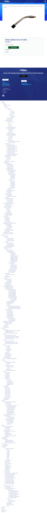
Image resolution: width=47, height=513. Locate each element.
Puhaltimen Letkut (9, 433)
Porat (6, 107)
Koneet (5, 361)
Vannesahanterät (8, 345)
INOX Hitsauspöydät (10, 301)
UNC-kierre (11, 129)
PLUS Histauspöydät (12, 294)
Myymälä (3, 511)
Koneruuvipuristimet (9, 205)
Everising (5, 329)
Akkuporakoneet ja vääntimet (10, 442)
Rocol (8, 209)
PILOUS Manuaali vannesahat (10, 335)
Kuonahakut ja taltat (9, 323)
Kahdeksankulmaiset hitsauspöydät (13, 306)
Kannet (8, 304)
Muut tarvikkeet (12, 272)
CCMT (8, 449)
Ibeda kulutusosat (10, 422)
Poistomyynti (4, 446)
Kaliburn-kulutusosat (10, 408)
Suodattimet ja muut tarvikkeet (11, 435)
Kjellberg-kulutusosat (11, 412)
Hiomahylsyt (9, 380)
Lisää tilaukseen (14, 47)
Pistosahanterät (8, 355)
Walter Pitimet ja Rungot (10, 475)
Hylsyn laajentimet (10, 382)
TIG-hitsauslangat (8, 282)
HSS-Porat (9, 108)
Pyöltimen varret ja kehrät (8, 232)
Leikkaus (3, 400)
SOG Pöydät (9, 303)
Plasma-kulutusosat (12, 271)
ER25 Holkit (13, 176)
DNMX (8, 455)
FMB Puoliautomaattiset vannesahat (12, 342)
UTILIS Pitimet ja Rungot (10, 483)
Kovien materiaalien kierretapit (14, 141)
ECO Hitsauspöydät (12, 293)
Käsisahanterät (8, 356)
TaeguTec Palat (8, 467)
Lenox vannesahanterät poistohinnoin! (10, 358)
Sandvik (5, 104)
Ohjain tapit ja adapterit (9, 230)
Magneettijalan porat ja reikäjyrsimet (10, 223)
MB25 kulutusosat (14, 258)
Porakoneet (6, 439)
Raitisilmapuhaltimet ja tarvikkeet (9, 431)
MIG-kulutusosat (26, 6)
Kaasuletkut (9, 424)
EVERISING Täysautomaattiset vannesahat (13, 330)
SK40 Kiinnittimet (10, 167)
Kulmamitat (8, 220)
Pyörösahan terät (8, 349)
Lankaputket (13, 254)
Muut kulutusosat (14, 261)
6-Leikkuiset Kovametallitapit (12, 154)
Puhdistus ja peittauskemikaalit (9, 321)
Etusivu (3, 101)
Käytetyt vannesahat (7, 357)
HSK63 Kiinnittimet (10, 169)
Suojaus (3, 425)
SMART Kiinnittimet (10, 317)
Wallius (7, 241)
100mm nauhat (8, 396)
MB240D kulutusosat (14, 257)
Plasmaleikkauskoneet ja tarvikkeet (10, 401)
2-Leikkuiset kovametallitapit (12, 146)
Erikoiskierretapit (10, 140)
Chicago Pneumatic (10, 366)
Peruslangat (9, 280)
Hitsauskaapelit (8, 276)
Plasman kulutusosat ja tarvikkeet (11, 405)
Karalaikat (7, 378)
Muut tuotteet (4, 443)
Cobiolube (9, 210)
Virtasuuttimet (13, 253)
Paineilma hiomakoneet (9, 365)
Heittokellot (8, 219)
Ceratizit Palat (8, 468)
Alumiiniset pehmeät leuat (11, 196)
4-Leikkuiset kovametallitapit (14, 496)
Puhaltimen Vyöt (8, 434)
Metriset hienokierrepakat (11, 134)
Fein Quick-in (9, 227)
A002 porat (13, 115)
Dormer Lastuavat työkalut (10, 488)
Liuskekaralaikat (10, 383)
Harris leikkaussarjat (10, 418)
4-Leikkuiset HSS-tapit (11, 149)
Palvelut (3, 508)
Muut (8, 459)
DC (9, 122)
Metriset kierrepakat (10, 133)
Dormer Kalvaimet (10, 504)
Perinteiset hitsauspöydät (11, 289)
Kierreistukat (9, 191)
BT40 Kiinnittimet (10, 164)
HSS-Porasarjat (9, 119)
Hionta (3, 359)
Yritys (3, 509)
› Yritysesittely (4, 91)
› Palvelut (4, 90)
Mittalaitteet (6, 216)
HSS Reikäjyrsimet (9, 224)
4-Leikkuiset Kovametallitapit (12, 150)
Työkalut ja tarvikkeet (11, 190)
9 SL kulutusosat (14, 265)
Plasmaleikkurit (8, 403)
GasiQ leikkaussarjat (10, 417)
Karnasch (9, 157)
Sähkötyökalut (4, 438)
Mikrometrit (8, 218)
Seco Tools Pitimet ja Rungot (10, 474)
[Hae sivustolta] (45, 1)
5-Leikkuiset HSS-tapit (11, 151)
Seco (6, 106)
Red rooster (9, 369)
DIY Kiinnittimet (10, 316)
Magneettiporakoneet (9, 441)
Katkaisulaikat (8, 372)
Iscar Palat (7, 462)
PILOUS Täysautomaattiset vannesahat (12, 337)
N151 (8, 457)
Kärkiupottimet (8, 156)
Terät (4, 344)
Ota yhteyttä (23, 76)
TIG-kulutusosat (11, 262)
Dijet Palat (7, 464)
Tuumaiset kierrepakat (11, 135)
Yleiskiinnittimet (10, 310)
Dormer (10, 114)
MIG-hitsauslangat (9, 279)
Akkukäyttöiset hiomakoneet (10, 370)
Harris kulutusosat (10, 421)
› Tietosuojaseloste (5, 88)
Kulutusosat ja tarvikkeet (10, 419)
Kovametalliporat (10, 118)
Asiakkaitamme (4, 510)
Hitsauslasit (8, 428)
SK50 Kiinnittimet (10, 168)
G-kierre (10, 132)
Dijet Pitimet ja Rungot (9, 478)
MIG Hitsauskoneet (10, 238)
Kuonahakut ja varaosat (8, 322)
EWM (6, 237)
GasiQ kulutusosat (10, 420)
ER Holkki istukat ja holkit (11, 170)
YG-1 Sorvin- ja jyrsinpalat (10, 161)
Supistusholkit (11, 188)
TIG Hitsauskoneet (10, 239)
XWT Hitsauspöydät (10, 302)
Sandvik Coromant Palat (10, 448)
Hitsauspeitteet (6, 327)
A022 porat (13, 116)
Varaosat (7, 324)
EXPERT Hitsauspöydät (13, 296)
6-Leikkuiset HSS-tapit (11, 153)
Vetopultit (9, 189)
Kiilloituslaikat (8, 377)
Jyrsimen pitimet (8, 163)
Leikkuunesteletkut (9, 215)
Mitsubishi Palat (8, 466)
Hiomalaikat (8, 373)
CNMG (8, 450)
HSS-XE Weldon (10, 226)
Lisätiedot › (7, 51)
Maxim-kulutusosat (10, 411)
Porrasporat (8, 231)
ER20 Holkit (13, 183)
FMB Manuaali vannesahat (10, 341)
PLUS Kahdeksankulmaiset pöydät (15, 307)
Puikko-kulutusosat (12, 269)
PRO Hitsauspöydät (12, 295)
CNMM (8, 452)
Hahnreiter (11, 126)
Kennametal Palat (9, 463)
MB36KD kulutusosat (32, 6)
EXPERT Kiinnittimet (10, 315)
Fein (8, 364)
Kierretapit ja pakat (9, 120)
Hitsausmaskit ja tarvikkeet (8, 426)
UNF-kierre (11, 130)
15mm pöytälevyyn (12, 320)
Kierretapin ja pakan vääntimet (11, 155)
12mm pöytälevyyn (12, 318)
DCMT (8, 453)
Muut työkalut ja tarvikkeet (8, 233)
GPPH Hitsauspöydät (9, 288)
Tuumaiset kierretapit (11, 128)
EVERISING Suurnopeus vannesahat (11, 332)
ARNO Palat (7, 469)
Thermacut (9, 404)
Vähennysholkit (10, 199)
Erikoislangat (9, 281)
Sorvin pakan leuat (9, 194)
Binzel (15, 6)
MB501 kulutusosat (14, 260)
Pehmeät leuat (9, 195)
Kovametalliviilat (7, 398)
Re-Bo (8, 351)
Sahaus (3, 328)
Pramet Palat (8, 470)
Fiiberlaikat (7, 376)
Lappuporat (13, 113)
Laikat (5, 371)
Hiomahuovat (6, 399)
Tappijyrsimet (8, 143)
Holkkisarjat (13, 175)
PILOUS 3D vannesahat (9, 338)
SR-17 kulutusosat (14, 267)
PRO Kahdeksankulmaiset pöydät (14, 308)
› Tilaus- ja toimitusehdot (6, 89)
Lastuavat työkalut (7, 105)
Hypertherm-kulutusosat (11, 407)
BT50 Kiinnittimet (10, 165)
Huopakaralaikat (10, 384)
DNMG (8, 454)
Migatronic (7, 273)
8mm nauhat (8, 387)
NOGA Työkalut (8, 487)
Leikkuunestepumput (9, 213)
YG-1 (10, 109)
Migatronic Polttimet (10, 274)
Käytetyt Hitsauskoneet (9, 246)
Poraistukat (7, 197)
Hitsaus (5, 6)
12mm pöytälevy (14, 299)
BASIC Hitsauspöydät (12, 292)
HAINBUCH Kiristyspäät (9, 485)
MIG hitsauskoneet (10, 243)
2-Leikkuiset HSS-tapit (13, 490)
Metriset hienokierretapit (11, 127)
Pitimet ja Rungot (7, 471)
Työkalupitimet (6, 162)
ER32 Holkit (13, 177)
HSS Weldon (9, 225)
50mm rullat (8, 397)
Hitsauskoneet (6, 236)
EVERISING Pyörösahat (9, 331)
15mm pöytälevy (14, 300)
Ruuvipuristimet (8, 204)
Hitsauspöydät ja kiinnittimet (8, 286)
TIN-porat (12, 111)
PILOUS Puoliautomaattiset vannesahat (12, 336)
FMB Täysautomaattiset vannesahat (12, 343)
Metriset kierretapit (10, 121)
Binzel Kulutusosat (20, 6)
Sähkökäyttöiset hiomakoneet (11, 362)
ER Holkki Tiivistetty (12, 174)
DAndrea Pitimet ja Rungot (10, 482)
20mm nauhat (8, 391)
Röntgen (8, 348)
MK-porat (12, 112)
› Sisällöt (3, 93)
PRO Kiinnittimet (10, 314)
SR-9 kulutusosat (14, 266)
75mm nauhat (8, 394)
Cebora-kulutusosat (10, 410)
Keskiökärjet (9, 192)
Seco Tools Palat (8, 460)
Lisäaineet (5, 278)
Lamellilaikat (8, 375)
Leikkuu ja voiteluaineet (8, 206)
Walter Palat (8, 461)
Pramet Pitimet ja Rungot (10, 480)
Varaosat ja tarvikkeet (10, 6)
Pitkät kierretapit (12, 142)
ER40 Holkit (13, 178)
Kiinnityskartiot (9, 202)
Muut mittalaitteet (9, 222)
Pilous (5, 334)
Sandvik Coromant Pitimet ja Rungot (12, 473)
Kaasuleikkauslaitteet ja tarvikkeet (9, 414)
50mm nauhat (8, 393)
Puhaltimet (7, 432)
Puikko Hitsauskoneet (11, 240)
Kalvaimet (7, 160)
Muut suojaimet (6, 436)
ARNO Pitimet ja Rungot (9, 481)
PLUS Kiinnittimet (10, 313)
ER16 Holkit (13, 182)
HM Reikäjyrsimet (8, 229)
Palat (4, 447)
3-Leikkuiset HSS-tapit (11, 147)
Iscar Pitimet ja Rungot (9, 476)
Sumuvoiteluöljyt (8, 212)
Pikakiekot (7, 385)
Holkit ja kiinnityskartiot (9, 198)
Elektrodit (12, 264)
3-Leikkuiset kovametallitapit (12, 148)
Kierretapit (9, 502)
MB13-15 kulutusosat (14, 255)
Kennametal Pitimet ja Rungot (11, 477)
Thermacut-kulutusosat (11, 406)
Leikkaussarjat (8, 415)
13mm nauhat (8, 390)
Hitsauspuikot (8, 283)
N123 (8, 456)
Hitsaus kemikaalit (9, 285)
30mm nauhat (8, 392)
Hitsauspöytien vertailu (9, 287)
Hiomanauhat (6, 386)
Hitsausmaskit (8, 427)
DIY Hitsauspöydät (12, 290)
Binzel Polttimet (10, 250)
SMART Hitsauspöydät (13, 297)
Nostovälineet (6, 445)
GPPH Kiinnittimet (9, 309)
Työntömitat (8, 217)
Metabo (8, 363)
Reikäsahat (7, 352)
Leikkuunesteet (8, 208)
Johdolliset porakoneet (9, 440)
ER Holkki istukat (12, 171)
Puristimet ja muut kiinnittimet (9, 203)
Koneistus (3, 102)
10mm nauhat (8, 389)
